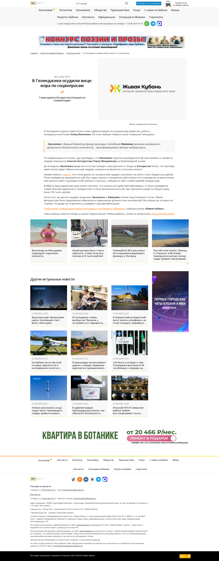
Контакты (88, 17)
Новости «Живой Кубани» (52, 53)
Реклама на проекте (40, 486)
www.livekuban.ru (83, 525)
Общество (100, 10)
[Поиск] (126, 3)
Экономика (83, 10)
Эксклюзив (46, 10)
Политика (65, 10)
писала (66, 174)
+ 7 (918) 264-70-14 (47, 490)
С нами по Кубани (155, 10)
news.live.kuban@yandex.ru (85, 498)
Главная (34, 53)
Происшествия (120, 10)
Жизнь (175, 10)
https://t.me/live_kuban (163, 213)
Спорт (137, 10)
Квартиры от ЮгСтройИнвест (149, 3)
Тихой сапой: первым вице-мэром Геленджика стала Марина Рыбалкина (84, 208)
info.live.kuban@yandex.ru (73, 490)
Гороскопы (156, 17)
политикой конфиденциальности (68, 546)
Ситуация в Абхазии (132, 17)
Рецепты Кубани (67, 17)
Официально (106, 17)
